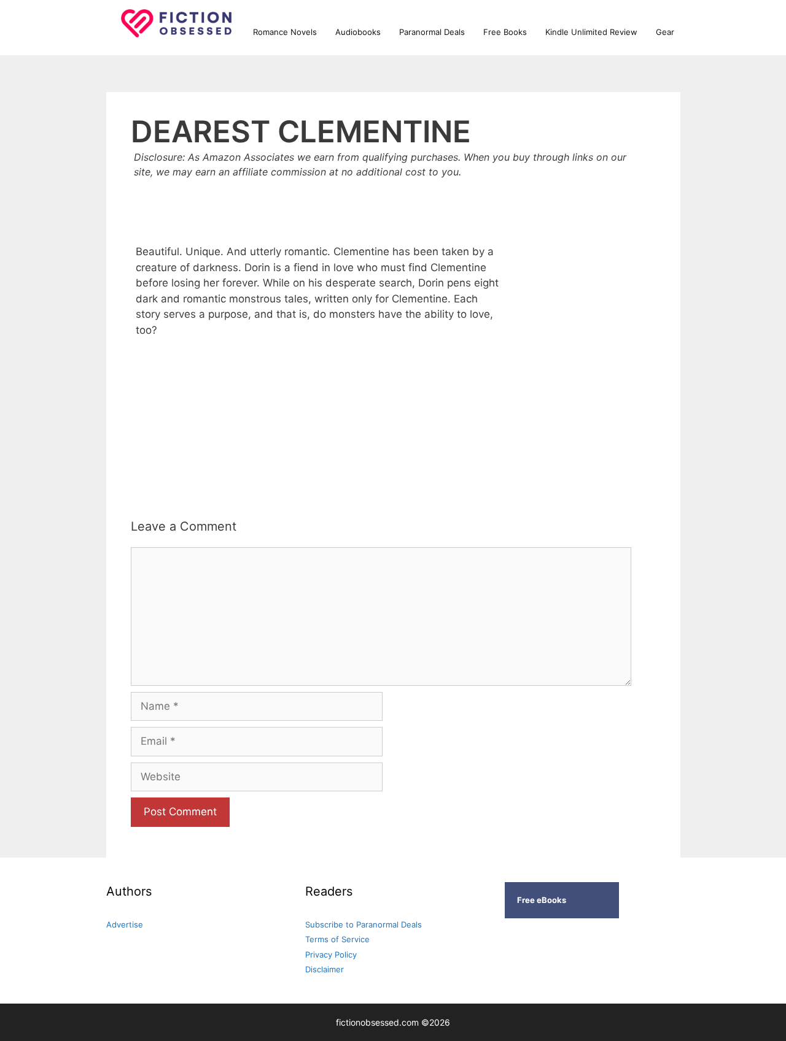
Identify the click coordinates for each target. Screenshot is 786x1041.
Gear (665, 32)
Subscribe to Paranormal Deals (363, 924)
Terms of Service (337, 939)
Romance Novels (285, 32)
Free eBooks (541, 900)
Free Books (505, 32)
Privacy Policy (331, 954)
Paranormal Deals (432, 32)
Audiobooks (358, 32)
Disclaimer (324, 969)
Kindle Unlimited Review (591, 32)
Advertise (124, 924)
